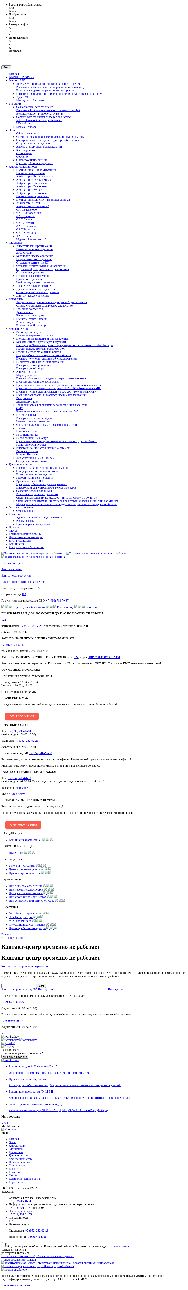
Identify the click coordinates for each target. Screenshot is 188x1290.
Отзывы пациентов (21, 507)
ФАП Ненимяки (26, 226)
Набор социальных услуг (32, 438)
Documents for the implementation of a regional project (48, 110)
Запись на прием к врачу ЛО (19, 989)
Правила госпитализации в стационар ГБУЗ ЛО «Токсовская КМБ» (58, 388)
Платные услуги (26, 431)
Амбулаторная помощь (23, 166)
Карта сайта (16, 1182)
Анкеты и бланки (27, 371)
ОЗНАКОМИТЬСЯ (22, 716)
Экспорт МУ (17, 80)
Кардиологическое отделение (34, 255)
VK (3, 1122)
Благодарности (25, 150)
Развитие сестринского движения (37, 494)
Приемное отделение (29, 279)
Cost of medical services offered (34, 106)
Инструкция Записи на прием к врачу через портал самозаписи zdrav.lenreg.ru (64, 345)
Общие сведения (26, 133)
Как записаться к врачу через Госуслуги (41, 342)
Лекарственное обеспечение (26, 547)
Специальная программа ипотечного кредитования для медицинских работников (67, 500)
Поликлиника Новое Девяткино (36, 169)
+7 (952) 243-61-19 (19, 778)
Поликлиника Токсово (30, 173)
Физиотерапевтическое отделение (37, 292)
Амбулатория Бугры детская (33, 179)
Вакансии (15, 1168)
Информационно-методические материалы (43, 447)
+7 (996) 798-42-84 (19, 731)
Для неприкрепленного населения (22, 581)
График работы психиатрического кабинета (43, 355)
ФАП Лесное (24, 219)
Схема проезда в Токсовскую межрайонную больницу (50, 136)
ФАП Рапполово (26, 229)
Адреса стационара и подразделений (39, 517)
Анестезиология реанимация (34, 246)
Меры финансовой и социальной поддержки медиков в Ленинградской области (66, 504)
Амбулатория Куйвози (30, 189)
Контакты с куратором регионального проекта (45, 90)
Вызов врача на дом (28, 332)
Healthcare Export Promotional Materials (40, 113)
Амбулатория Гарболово (31, 186)
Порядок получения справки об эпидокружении (46, 358)
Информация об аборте (30, 368)
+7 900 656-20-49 (12, 1020)
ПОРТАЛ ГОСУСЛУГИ (104, 657)
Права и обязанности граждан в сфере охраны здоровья (51, 378)
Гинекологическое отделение (34, 249)
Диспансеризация (27, 401)
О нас (12, 130)
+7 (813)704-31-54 (20, 1201)
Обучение (22, 156)
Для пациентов (18, 328)
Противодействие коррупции (34, 163)
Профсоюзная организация (26, 537)
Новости (14, 527)
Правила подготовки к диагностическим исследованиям (51, 394)
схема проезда (119, 1246)
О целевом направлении (31, 159)
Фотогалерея (24, 153)
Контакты (15, 514)
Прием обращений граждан (33, 524)
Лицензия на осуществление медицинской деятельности (51, 302)
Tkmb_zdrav (21, 787)
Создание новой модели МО (34, 490)
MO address (23, 123)
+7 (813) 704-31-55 (20, 1214)
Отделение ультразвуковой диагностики (41, 265)
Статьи (13, 530)
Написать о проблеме (15, 1056)
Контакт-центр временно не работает (24, 966)
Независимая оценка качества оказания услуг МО (47, 411)
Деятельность (24, 312)
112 (24, 594)
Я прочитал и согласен (15, 1285)
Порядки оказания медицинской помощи (42, 467)
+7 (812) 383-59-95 (31, 625)
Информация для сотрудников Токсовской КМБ (46, 487)
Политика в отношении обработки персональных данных (37, 1256)
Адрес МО (22, 97)
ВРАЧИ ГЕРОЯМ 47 (21, 77)
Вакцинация (24, 398)
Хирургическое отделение (32, 295)
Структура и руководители (33, 143)
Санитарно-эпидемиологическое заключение (44, 305)
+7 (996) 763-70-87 (57, 600)
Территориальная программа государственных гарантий (51, 404)
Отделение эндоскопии (30, 272)
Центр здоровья (26, 414)
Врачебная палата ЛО (29, 481)
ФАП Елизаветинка (28, 212)
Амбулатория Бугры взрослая (34, 176)
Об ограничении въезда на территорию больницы (47, 140)
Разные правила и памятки (33, 421)
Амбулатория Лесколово (31, 193)
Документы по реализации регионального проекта (48, 83)
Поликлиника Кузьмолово (32, 196)
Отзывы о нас (24, 510)
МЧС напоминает (27, 434)
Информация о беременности (34, 365)
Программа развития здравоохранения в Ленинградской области (56, 441)
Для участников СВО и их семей (36, 457)
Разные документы (28, 322)
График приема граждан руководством (40, 348)
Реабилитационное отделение (35, 282)
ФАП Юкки (23, 236)
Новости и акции (19, 1162)
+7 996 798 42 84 (36, 1236)
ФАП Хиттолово (26, 232)
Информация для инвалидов (34, 418)
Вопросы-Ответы (27, 451)
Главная (14, 73)
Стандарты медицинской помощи (37, 471)
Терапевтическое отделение (33, 285)
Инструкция (45, 989)
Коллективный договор (31, 325)
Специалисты (17, 1165)
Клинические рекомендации (34, 474)
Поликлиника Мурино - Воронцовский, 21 (43, 199)
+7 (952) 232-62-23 (26, 740)
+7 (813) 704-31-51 (20, 1207)
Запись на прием (11, 569)
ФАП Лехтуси (25, 222)
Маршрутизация (26, 375)
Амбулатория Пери (28, 202)
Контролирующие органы (25, 533)
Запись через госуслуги (16, 575)
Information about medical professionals (39, 120)
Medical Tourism (26, 126)
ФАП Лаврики (25, 216)
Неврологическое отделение (34, 259)
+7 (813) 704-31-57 (12, 644)
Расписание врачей (13, 563)
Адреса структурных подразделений (39, 146)
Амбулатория (17, 1145)
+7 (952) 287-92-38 (40, 753)
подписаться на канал (23, 824)
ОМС (19, 408)
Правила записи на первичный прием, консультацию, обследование (59, 385)
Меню (6, 67)
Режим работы (25, 520)
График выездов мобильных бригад (38, 351)
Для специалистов (20, 464)
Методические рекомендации (34, 477)
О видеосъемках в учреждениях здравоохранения (47, 424)
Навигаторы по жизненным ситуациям (40, 361)
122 (38, 588)
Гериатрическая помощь (31, 444)
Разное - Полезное (27, 454)
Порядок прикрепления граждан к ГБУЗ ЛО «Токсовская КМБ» (56, 391)
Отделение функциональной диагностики (42, 269)
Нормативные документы (32, 315)
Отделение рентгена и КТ (32, 262)
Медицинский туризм (30, 100)
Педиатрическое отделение (33, 275)
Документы (16, 298)
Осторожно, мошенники (31, 461)
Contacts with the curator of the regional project (43, 116)
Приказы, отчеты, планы (31, 318)
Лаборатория (24, 252)
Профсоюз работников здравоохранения (41, 484)
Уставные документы (29, 308)
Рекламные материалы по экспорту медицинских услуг (51, 87)
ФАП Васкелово (26, 209)
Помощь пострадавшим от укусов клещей (42, 338)
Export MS (15, 103)
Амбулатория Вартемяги (31, 183)
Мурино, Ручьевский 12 (31, 239)
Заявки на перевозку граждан (34, 335)
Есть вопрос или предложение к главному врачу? (68, 812)
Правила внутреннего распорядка (37, 381)
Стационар (16, 242)
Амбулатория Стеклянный (32, 206)
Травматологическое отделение (35, 289)
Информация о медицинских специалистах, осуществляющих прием (59, 93)
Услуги (20, 428)
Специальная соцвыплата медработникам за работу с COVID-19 (56, 497)
